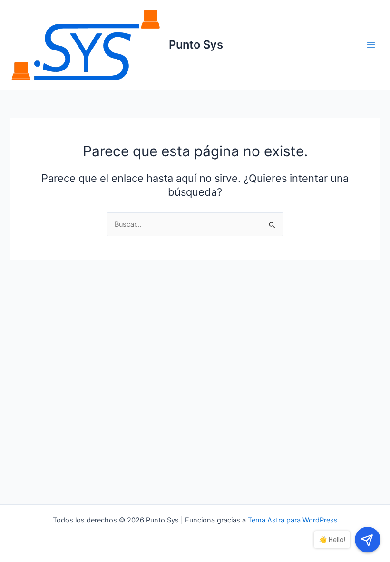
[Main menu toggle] (370, 44)
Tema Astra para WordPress (293, 520)
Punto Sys (196, 44)
